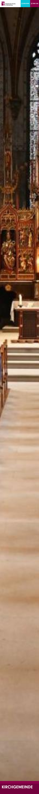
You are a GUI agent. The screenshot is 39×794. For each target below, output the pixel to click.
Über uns (35, 3)
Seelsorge (26, 3)
